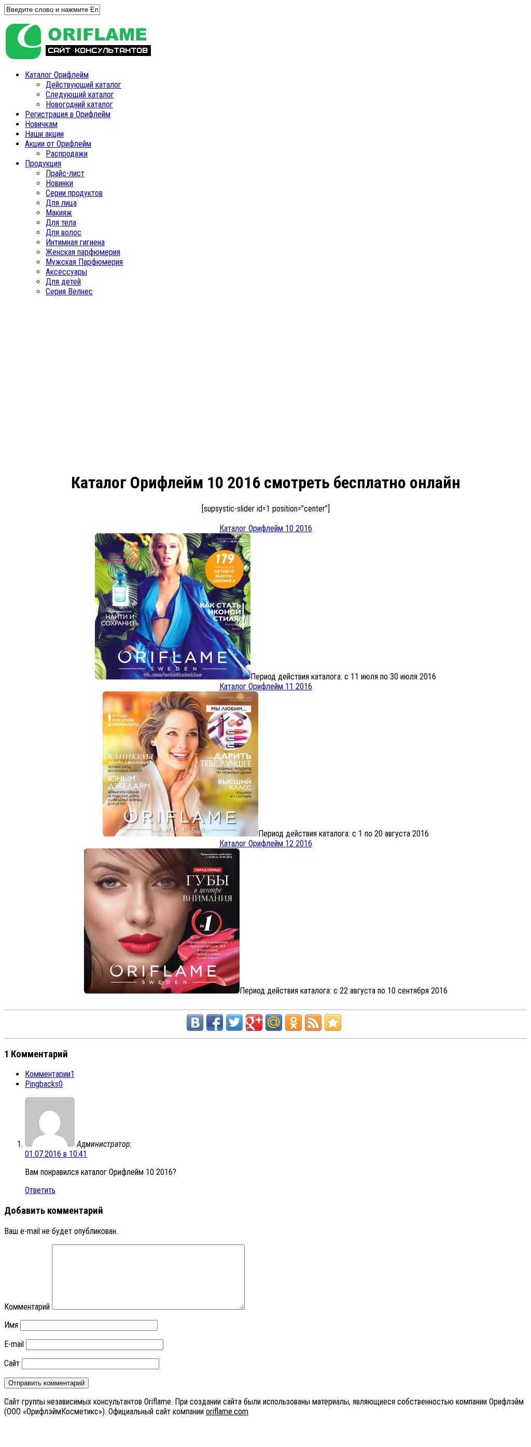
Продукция (43, 163)
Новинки (59, 183)
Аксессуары (66, 272)
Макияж (59, 213)
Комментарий (27, 1307)
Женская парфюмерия (83, 252)
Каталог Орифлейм (57, 75)
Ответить (40, 1190)
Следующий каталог (80, 95)
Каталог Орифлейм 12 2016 (265, 843)
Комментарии (50, 1074)
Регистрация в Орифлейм (67, 114)
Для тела (61, 223)
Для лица (61, 203)
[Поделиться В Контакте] (195, 1022)
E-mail (14, 1344)
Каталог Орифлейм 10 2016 (265, 528)
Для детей (63, 282)
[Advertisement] (178, 387)
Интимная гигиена (75, 242)
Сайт (12, 1363)
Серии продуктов (74, 193)
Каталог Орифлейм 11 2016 (265, 686)
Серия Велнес (69, 291)
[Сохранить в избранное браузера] (333, 1022)
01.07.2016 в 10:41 (56, 1154)
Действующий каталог (83, 85)
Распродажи (67, 154)
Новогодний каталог (79, 104)
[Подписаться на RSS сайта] (313, 1022)
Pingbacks (44, 1084)
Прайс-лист (65, 173)
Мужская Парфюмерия (84, 262)
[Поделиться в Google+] (254, 1022)
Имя (11, 1325)
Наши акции (44, 134)
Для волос (63, 232)
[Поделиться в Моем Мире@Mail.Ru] (274, 1022)
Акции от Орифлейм (58, 144)
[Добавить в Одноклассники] (293, 1022)
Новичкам (41, 124)
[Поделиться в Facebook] (214, 1022)
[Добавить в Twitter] (234, 1022)
